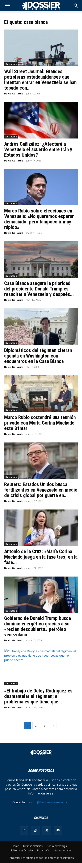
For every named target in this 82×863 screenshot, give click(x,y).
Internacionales (62, 850)
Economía (43, 850)
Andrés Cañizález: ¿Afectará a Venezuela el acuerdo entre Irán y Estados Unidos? (38, 149)
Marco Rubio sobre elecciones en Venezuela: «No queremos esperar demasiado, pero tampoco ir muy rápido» (39, 219)
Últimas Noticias (32, 846)
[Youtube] (58, 830)
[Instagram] (35, 830)
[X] (46, 830)
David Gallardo (13, 93)
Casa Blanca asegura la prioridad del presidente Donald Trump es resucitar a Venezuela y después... (39, 288)
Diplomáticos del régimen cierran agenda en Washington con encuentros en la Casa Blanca (38, 355)
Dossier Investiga (56, 846)
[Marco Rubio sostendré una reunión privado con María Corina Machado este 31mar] (41, 393)
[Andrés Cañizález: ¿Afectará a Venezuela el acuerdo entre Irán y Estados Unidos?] (41, 120)
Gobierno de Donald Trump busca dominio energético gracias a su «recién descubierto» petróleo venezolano (37, 626)
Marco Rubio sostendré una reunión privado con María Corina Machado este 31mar (40, 422)
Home (15, 846)
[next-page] (53, 725)
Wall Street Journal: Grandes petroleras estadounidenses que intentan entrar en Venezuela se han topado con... (40, 80)
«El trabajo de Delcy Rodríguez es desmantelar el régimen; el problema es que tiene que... (38, 696)
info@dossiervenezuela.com (50, 802)
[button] (76, 5)
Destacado (11, 64)
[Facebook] (24, 830)
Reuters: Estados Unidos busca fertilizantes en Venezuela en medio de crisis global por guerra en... (40, 489)
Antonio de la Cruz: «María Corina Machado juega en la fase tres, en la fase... (41, 556)
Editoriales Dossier (22, 850)
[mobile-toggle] (7, 5)
